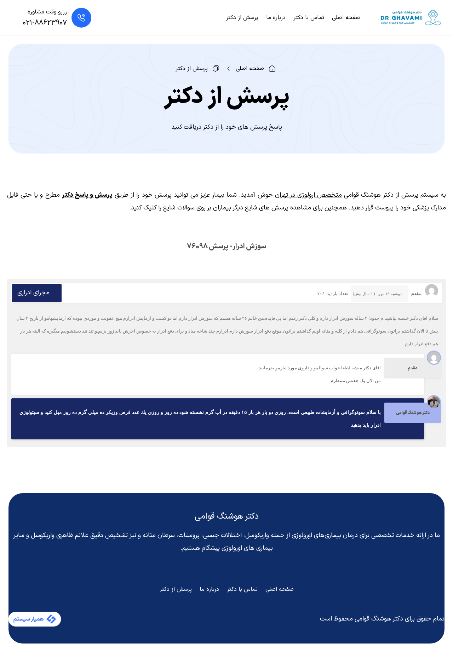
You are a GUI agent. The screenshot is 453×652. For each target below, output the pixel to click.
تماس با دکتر (308, 17)
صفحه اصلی (346, 17)
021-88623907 (45, 23)
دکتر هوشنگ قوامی (227, 516)
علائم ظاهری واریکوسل (59, 535)
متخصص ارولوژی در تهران (308, 195)
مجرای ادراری (33, 293)
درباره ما (276, 17)
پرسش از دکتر (242, 17)
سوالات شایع (179, 208)
